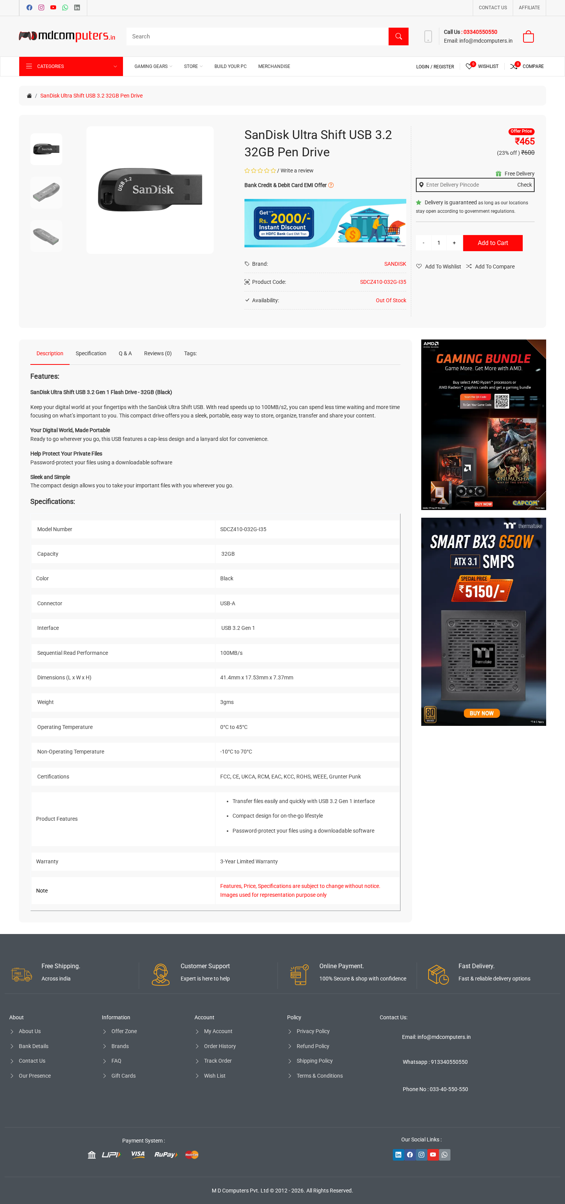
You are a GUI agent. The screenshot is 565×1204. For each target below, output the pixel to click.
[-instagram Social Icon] (421, 1155)
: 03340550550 (479, 32)
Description (50, 353)
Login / (425, 67)
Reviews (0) (158, 353)
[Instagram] (41, 8)
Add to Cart (493, 243)
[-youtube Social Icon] (433, 1155)
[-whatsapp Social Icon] (444, 1155)
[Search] (399, 36)
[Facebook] (29, 8)
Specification (91, 353)
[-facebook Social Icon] (410, 1155)
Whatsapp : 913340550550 (435, 1062)
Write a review (297, 170)
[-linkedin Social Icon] (398, 1155)
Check (524, 185)
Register (444, 67)
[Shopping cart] (533, 36)
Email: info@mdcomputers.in (436, 1037)
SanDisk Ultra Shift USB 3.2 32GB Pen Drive (91, 96)
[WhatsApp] (65, 8)
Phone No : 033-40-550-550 (435, 1089)
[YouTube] (53, 8)
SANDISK (395, 264)
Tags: (190, 353)
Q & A (125, 353)
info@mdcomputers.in (486, 41)
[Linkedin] (77, 8)
